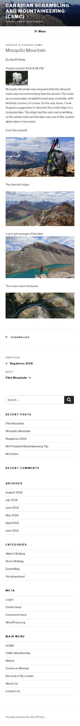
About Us (12, 683)
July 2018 (12, 500)
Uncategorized (15, 576)
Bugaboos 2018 (16, 438)
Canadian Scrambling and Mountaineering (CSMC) (37, 11)
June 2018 (12, 507)
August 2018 (14, 492)
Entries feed (13, 607)
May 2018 (12, 515)
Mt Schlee (12, 454)
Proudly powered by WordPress (25, 717)
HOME (10, 645)
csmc (39, 45)
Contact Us (13, 691)
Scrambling (20, 337)
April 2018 (12, 523)
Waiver (10, 660)
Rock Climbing (15, 561)
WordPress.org (15, 622)
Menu (42, 31)
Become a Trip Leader (19, 676)
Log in (9, 599)
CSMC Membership (18, 653)
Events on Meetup (17, 668)
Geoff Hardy (17, 59)
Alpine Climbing (15, 553)
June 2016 (12, 530)
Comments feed (16, 614)
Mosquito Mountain (18, 431)
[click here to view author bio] (17, 84)
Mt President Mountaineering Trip (27, 446)
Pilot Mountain (15, 423)
